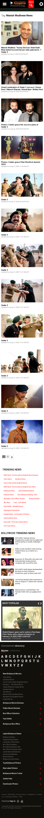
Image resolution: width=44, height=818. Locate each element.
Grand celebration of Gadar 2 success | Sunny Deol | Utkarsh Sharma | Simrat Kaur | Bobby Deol (22, 88)
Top (7, 719)
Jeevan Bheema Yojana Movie (13, 687)
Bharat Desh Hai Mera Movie (13, 694)
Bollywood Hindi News (11, 759)
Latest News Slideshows (11, 752)
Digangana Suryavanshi (12, 510)
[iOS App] (22, 801)
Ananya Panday (34, 498)
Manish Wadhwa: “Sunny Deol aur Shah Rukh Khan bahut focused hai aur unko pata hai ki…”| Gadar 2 (21, 50)
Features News (9, 495)
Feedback (31, 794)
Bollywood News (9, 491)
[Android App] (18, 801)
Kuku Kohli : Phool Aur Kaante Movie (16, 522)
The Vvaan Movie (9, 526)
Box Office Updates (10, 744)
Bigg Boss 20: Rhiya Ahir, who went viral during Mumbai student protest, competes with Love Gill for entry (28, 561)
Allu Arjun (7, 502)
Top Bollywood (12, 763)
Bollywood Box (11, 724)
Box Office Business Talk (11, 747)
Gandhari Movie (20, 479)
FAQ (20, 797)
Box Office (11, 713)
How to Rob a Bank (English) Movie (15, 483)
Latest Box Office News (11, 742)
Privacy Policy (21, 794)
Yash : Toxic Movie (20, 502)
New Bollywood (12, 674)
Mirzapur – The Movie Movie (13, 684)
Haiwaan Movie (8, 689)
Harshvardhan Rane (10, 518)
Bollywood (12, 773)
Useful (7, 779)
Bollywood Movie (13, 703)
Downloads (10, 784)
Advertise (11, 794)
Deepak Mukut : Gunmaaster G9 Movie (16, 514)
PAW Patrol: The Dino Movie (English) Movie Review (21, 475)
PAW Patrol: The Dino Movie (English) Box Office (20, 487)
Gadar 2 (4, 199)
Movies (4, 650)
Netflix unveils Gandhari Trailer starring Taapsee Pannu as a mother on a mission (28, 551)
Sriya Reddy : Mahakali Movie (13, 506)
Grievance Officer (12, 797)
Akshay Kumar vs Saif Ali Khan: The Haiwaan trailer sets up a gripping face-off (28, 592)
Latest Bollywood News (26, 491)
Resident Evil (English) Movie (13, 697)
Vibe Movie (7, 692)
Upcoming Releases (10, 754)
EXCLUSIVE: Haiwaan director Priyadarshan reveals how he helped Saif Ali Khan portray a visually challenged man (29, 541)
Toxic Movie (8, 479)
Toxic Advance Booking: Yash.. (27, 495)
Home (4, 794)
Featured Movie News (10, 739)
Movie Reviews (8, 757)
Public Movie (11, 708)
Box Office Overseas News (12, 749)
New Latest (10, 768)
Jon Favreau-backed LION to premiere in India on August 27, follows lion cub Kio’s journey (29, 581)
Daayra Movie (7, 699)
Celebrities (15, 650)
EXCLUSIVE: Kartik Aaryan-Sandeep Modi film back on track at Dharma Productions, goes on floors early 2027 (28, 571)
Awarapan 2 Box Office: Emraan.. (15, 498)
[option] (22, 623)
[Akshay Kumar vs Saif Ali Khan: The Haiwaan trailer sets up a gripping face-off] (7, 595)
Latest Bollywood (12, 734)
